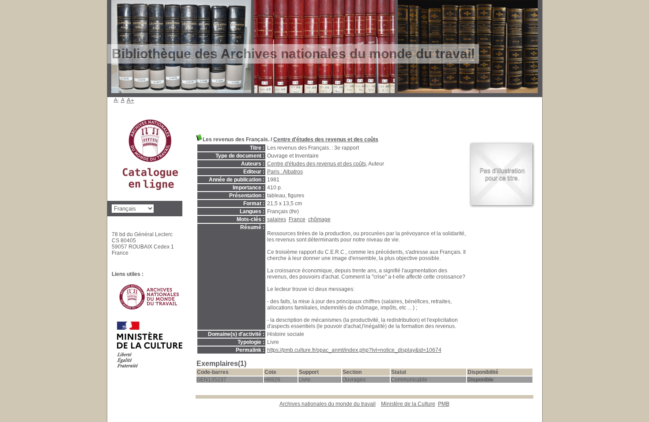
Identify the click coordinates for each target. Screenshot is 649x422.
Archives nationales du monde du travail (327, 404)
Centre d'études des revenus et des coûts (325, 139)
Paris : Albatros (285, 172)
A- (116, 99)
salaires (276, 219)
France (297, 219)
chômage (319, 219)
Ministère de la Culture (408, 404)
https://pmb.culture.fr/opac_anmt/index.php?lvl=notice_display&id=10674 (354, 350)
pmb (443, 404)
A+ (130, 100)
